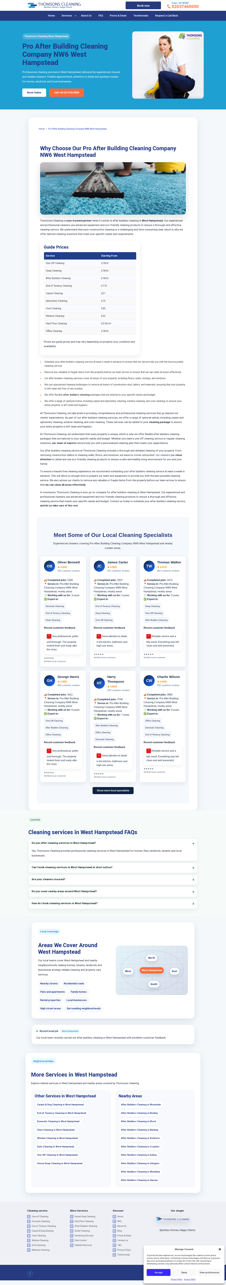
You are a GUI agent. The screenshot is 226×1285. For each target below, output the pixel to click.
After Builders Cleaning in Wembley (140, 1171)
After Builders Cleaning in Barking (139, 1129)
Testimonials (140, 15)
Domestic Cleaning (41, 1221)
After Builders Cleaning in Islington (140, 1163)
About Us (86, 15)
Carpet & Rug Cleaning (43, 1231)
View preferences (209, 1272)
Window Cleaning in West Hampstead (57, 1138)
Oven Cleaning (39, 1235)
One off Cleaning (40, 1216)
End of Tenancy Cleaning (44, 1226)
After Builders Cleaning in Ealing (139, 1155)
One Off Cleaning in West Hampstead (57, 1155)
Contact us (122, 1240)
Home (51, 15)
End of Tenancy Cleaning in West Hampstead (61, 1113)
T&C (119, 1245)
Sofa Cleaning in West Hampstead (55, 1146)
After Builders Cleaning (86, 1226)
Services (67, 15)
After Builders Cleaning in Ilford (138, 1121)
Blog (119, 1231)
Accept (159, 1272)
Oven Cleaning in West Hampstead (56, 1129)
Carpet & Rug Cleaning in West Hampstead (60, 1104)
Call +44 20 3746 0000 (66, 92)
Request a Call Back (166, 15)
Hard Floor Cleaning (84, 1221)
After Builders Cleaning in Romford (140, 1138)
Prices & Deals (118, 15)
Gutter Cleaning (82, 1231)
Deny (184, 1272)
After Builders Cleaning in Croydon (140, 1146)
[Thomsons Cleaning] (54, 5)
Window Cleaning (40, 1240)
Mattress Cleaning (41, 1250)
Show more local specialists (113, 790)
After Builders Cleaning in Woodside (141, 1104)
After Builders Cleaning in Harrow (139, 1180)
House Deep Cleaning (85, 1216)
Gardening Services (84, 1235)
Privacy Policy (176, 1279)
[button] (219, 1249)
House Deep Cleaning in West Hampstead (59, 1163)
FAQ (100, 15)
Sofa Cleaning (39, 1245)
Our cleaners (163, 455)
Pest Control (81, 1240)
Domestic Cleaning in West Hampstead (58, 1121)
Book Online (34, 92)
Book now (143, 5)
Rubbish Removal (83, 1245)
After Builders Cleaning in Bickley (139, 1113)
